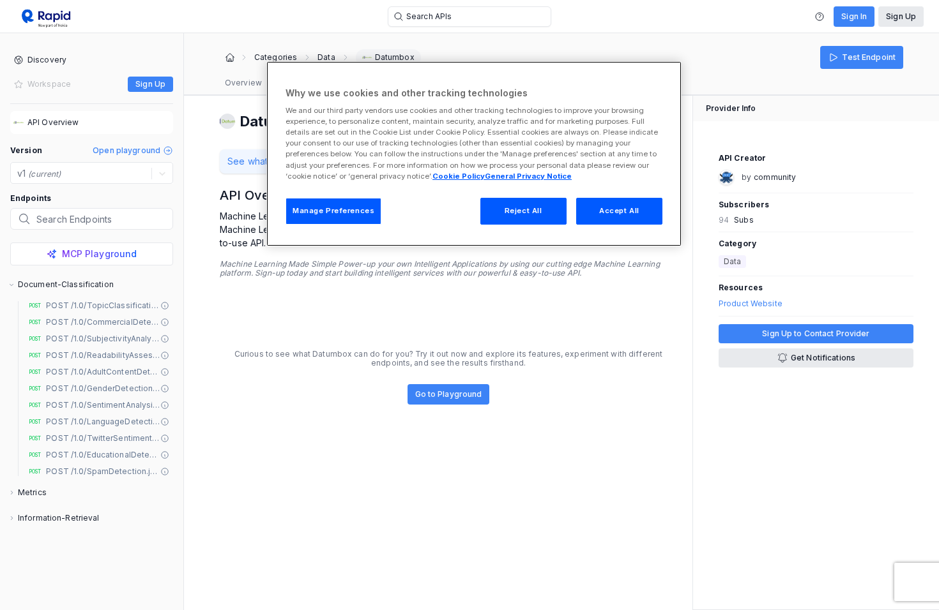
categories (275, 57)
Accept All (619, 210)
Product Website (750, 303)
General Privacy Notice (528, 176)
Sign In (854, 16)
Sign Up (901, 16)
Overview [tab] (243, 82)
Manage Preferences (333, 210)
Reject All (523, 210)
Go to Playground (448, 394)
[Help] (819, 16)
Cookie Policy (458, 176)
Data (326, 57)
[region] (474, 153)
